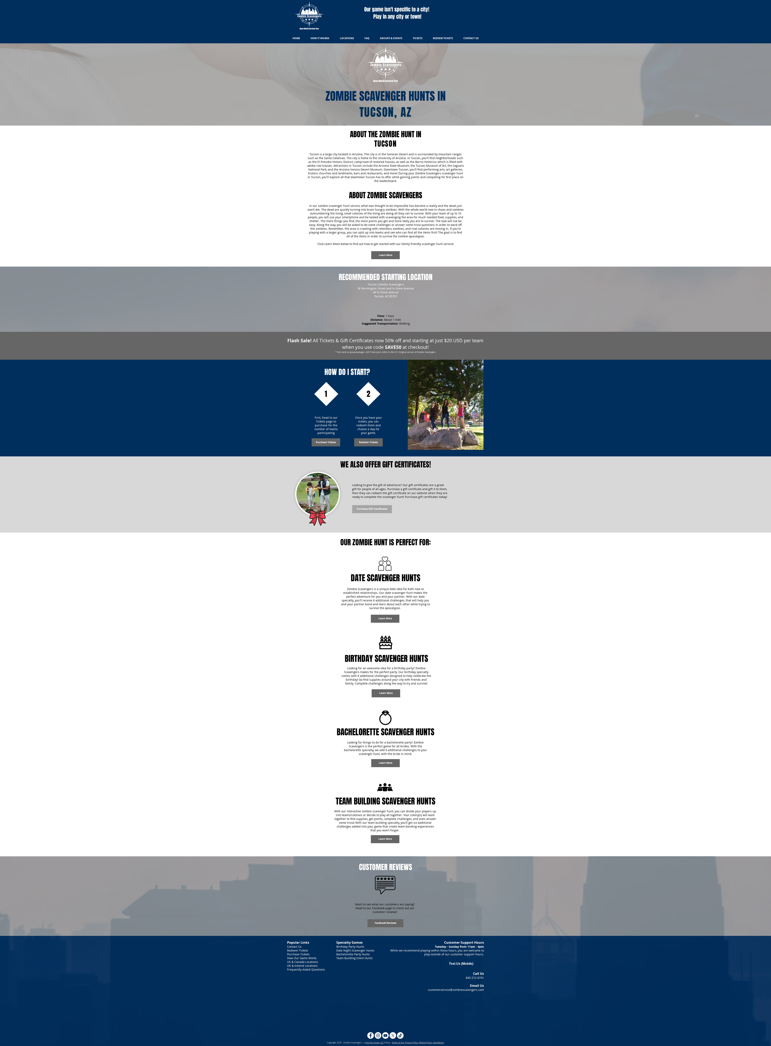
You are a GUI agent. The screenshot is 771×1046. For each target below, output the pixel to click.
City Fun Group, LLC (374, 1042)
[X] (393, 1035)
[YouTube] (385, 1035)
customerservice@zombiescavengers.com (456, 990)
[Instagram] (378, 1035)
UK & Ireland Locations (302, 966)
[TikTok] (400, 1035)
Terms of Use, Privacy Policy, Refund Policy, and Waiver (418, 1042)
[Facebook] (370, 1035)
